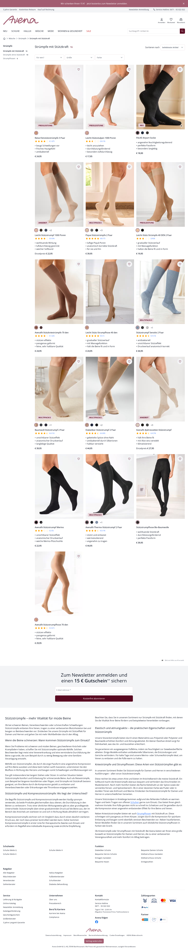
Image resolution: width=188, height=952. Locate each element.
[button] (173, 47)
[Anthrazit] (147, 132)
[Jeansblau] (46, 230)
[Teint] (36, 327)
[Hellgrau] (147, 327)
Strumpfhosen (144, 813)
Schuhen (135, 802)
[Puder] (36, 133)
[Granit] (41, 327)
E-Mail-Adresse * (63, 690)
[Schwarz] (137, 132)
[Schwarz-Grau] (41, 522)
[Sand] (87, 133)
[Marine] (142, 132)
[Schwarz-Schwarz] (36, 522)
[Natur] (87, 230)
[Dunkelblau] (46, 425)
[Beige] (36, 425)
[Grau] (91, 230)
